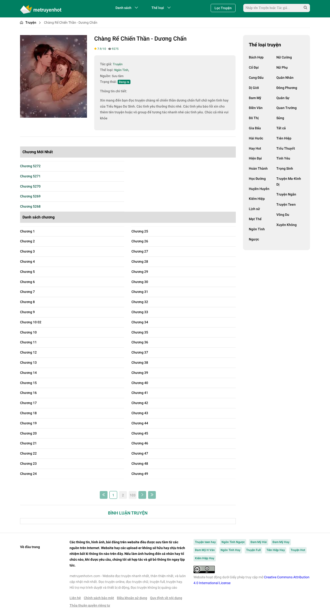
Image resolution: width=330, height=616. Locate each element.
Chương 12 (28, 352)
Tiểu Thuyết (285, 148)
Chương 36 (139, 342)
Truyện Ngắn (286, 194)
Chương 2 (27, 241)
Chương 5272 (30, 166)
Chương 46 (139, 443)
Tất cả (281, 128)
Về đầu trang (30, 547)
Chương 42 (139, 403)
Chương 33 (139, 312)
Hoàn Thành (258, 168)
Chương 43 (139, 413)
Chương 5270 (30, 186)
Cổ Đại (254, 67)
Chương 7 (27, 292)
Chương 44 (139, 423)
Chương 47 (139, 453)
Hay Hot (255, 148)
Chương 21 (28, 443)
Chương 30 (139, 282)
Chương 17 (28, 403)
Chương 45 (139, 433)
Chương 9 (27, 312)
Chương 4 (27, 261)
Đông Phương (286, 88)
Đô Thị (254, 118)
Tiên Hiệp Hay (275, 550)
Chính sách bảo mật (99, 598)
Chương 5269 (30, 196)
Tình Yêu (283, 158)
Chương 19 (28, 423)
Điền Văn (256, 108)
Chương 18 (28, 413)
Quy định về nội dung (166, 598)
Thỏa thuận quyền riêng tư (90, 605)
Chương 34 (139, 322)
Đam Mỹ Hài (259, 542)
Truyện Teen (286, 204)
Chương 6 (27, 282)
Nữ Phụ (282, 67)
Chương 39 (139, 373)
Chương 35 (139, 332)
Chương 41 (139, 393)
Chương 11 (28, 342)
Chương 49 (139, 474)
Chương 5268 (30, 206)
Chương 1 (27, 231)
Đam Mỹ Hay (281, 542)
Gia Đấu (255, 128)
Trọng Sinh (284, 168)
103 (133, 495)
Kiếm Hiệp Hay (204, 558)
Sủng (280, 118)
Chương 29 (139, 272)
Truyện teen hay (205, 542)
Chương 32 (139, 302)
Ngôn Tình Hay (230, 550)
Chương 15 (28, 383)
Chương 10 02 (30, 322)
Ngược (254, 239)
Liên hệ (75, 598)
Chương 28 (139, 261)
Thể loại (157, 8)
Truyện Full (253, 550)
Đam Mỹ (255, 98)
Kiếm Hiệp (257, 199)
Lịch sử (254, 209)
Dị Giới (254, 88)
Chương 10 (28, 332)
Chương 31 (139, 292)
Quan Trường (286, 108)
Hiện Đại (255, 158)
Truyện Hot (298, 550)
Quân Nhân (285, 78)
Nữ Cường (284, 57)
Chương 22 (28, 453)
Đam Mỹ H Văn (205, 550)
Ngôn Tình (257, 229)
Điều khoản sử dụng (132, 598)
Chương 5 (27, 272)
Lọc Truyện (223, 8)
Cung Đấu (256, 78)
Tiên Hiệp (283, 138)
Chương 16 (28, 393)
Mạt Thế (255, 219)
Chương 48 (139, 463)
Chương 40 (139, 383)
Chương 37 (139, 352)
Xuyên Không (286, 225)
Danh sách (123, 8)
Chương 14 (28, 373)
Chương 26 (139, 241)
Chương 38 (139, 362)
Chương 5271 (30, 176)
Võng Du (282, 215)
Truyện (30, 22)
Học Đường (257, 179)
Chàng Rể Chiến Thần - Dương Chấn (140, 38)
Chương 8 (27, 302)
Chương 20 (28, 433)
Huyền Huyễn (259, 189)
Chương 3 (27, 251)
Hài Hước (256, 138)
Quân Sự (282, 98)
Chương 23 (28, 463)
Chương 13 (28, 362)
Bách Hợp (256, 57)
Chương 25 (139, 231)
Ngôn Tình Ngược (233, 542)
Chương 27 (139, 251)
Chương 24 (28, 474)
